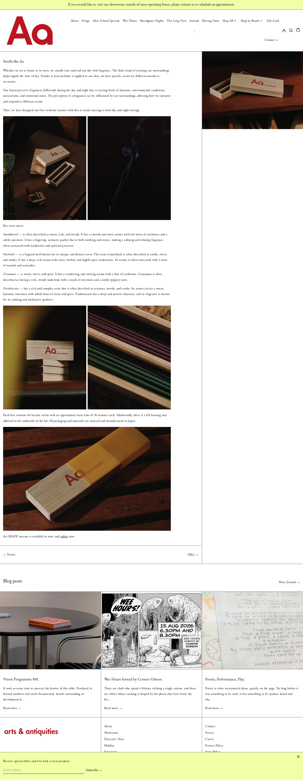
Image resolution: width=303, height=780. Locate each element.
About (108, 726)
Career (209, 739)
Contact (210, 726)
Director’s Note (114, 739)
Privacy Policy (214, 746)
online (64, 536)
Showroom (111, 733)
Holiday (109, 746)
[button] (298, 30)
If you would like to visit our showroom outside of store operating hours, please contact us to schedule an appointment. (151, 4)
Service (209, 733)
